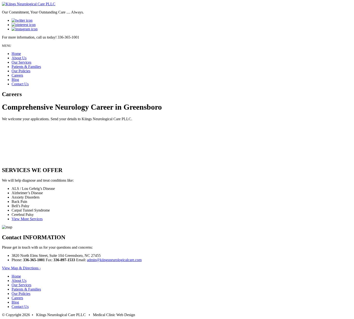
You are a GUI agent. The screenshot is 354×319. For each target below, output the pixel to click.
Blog (15, 80)
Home (16, 54)
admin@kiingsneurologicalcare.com (114, 260)
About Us (19, 58)
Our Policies (21, 71)
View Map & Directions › (21, 268)
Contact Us (20, 84)
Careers (17, 75)
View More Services (27, 219)
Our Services (21, 62)
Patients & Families (26, 67)
